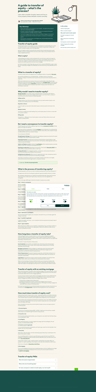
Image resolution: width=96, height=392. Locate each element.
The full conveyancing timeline (31, 162)
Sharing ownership (22, 93)
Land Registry (39, 144)
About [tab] (63, 188)
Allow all (62, 205)
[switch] (42, 201)
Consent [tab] (33, 188)
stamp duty (33, 83)
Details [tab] (48, 188)
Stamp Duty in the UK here (34, 344)
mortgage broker (28, 287)
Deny (48, 205)
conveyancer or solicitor (48, 126)
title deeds (54, 74)
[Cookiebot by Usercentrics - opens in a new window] (65, 185)
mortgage (39, 129)
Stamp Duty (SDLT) (51, 147)
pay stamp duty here (25, 338)
